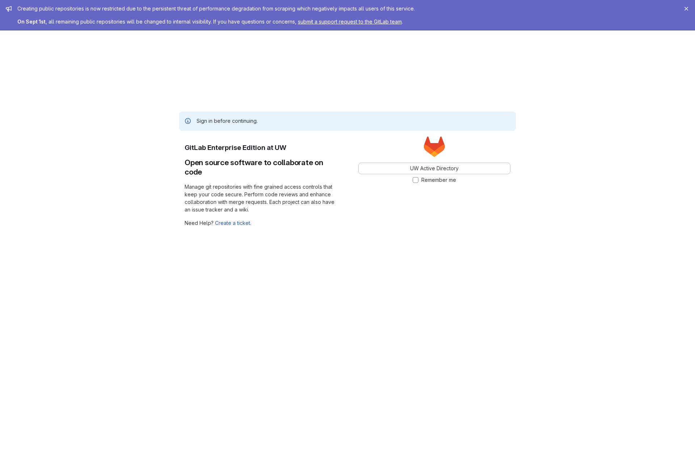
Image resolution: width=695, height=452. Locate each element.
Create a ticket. (233, 223)
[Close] (686, 8)
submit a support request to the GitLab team (350, 21)
